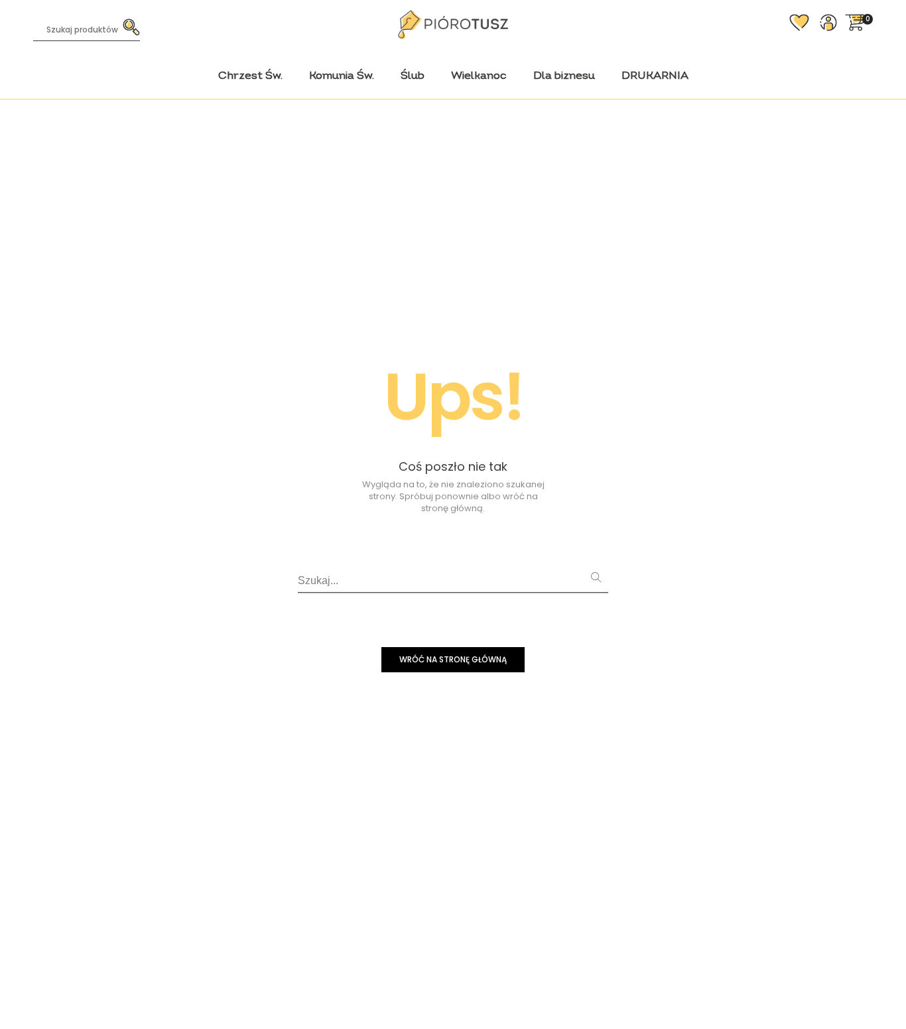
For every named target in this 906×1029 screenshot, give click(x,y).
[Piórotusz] (453, 34)
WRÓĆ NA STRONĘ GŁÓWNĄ (453, 659)
